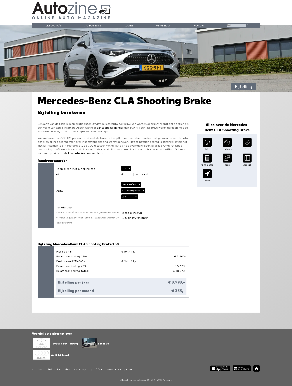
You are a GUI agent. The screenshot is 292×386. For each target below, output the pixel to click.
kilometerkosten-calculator (85, 153)
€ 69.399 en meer (136, 217)
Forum (199, 25)
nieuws (109, 369)
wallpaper (125, 369)
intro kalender (59, 369)
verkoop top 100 (87, 369)
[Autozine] (146, 10)
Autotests (92, 25)
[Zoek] (247, 25)
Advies (128, 25)
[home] (255, 370)
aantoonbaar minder (110, 127)
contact (38, 369)
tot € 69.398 (133, 213)
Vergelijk (163, 25)
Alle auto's (52, 25)
